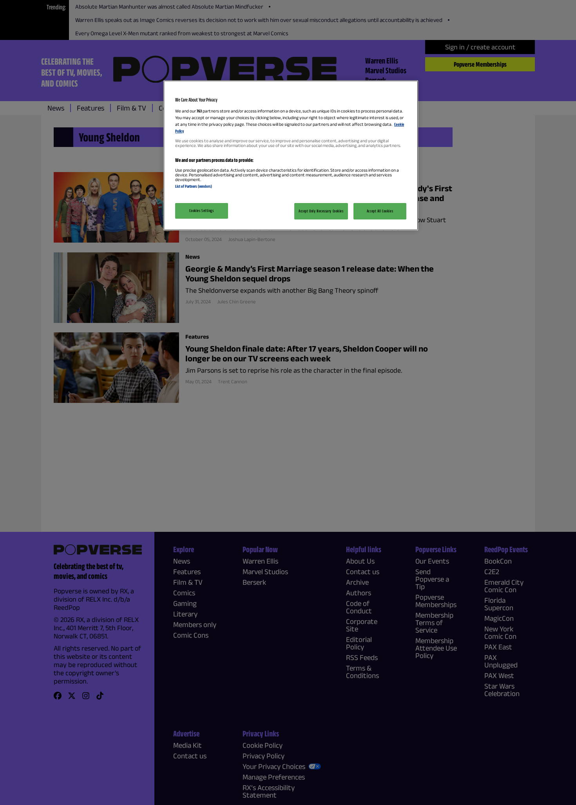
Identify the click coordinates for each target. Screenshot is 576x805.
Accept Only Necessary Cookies (321, 211)
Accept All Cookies (380, 211)
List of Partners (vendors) (193, 186)
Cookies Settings (201, 210)
